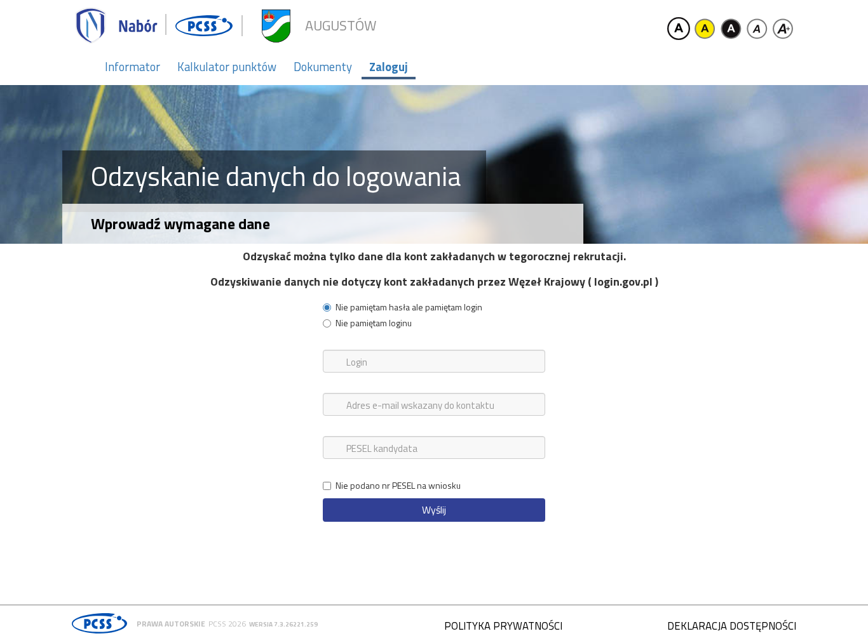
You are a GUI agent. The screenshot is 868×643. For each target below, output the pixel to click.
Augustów (340, 26)
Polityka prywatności (503, 625)
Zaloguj (388, 67)
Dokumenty (323, 67)
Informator (132, 67)
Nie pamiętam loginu (374, 323)
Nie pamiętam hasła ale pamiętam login (409, 307)
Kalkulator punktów (226, 67)
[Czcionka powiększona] (783, 28)
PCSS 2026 (227, 623)
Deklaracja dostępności (731, 625)
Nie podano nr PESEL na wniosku (398, 485)
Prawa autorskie (171, 623)
